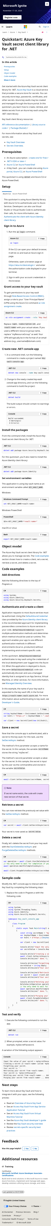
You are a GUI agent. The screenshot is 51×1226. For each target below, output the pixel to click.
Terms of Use (33, 1219)
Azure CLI (11, 164)
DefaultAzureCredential (37, 616)
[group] (25, 317)
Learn (4, 32)
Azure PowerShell (27, 164)
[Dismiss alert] (47, 4)
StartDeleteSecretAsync (21, 846)
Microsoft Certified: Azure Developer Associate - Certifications (22, 1174)
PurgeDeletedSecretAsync (14, 850)
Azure (12, 32)
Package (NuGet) (18, 128)
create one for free (38, 157)
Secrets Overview (15, 145)
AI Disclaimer (7, 1212)
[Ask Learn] (43, 32)
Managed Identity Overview (18, 683)
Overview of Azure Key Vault (28, 1103)
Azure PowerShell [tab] (20, 194)
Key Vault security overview (30, 1123)
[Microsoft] (25, 26)
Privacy (17, 1215)
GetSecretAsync (13, 814)
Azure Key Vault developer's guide (30, 1120)
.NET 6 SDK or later (15, 161)
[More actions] (47, 32)
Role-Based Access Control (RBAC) (28, 296)
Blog (35, 1212)
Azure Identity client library (35, 619)
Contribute (6, 1215)
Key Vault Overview (16, 142)
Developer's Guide (10, 702)
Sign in (46, 27)
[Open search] (39, 27)
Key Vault (22, 32)
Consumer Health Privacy (12, 1219)
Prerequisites (9, 66)
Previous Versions (23, 1212)
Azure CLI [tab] (7, 194)
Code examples (10, 76)
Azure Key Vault (24, 89)
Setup (6, 70)
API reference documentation (16, 124)
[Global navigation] (2, 27)
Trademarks (7, 1222)
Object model (9, 73)
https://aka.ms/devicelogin (21, 265)
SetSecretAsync (9, 740)
